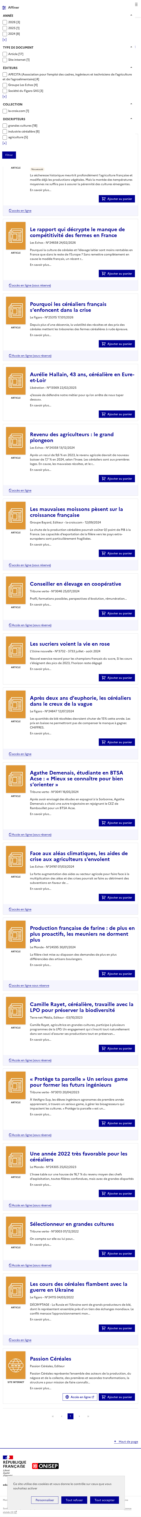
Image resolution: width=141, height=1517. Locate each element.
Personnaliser (45, 1500)
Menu (136, 4)
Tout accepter (105, 1500)
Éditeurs (10, 68)
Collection (12, 104)
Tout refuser (74, 1500)
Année (8, 15)
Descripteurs (14, 119)
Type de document (18, 47)
